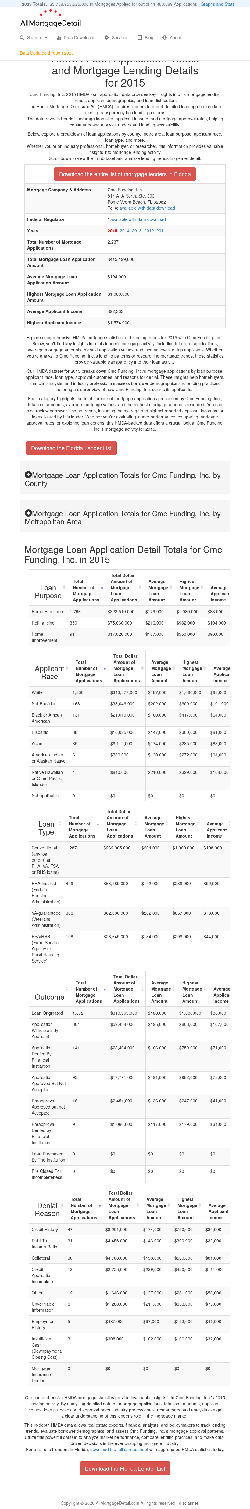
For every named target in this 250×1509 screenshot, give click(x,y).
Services (120, 37)
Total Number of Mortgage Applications (86, 590)
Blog (149, 37)
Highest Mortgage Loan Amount (189, 590)
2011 (161, 230)
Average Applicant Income (221, 593)
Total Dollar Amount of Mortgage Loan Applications (124, 587)
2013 (137, 230)
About (175, 37)
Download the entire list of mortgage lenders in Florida (125, 174)
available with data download (147, 208)
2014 (125, 230)
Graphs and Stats (217, 4)
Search (34, 37)
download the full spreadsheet (119, 1449)
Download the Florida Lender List (71, 448)
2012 (149, 230)
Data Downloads (79, 37)
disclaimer (188, 1503)
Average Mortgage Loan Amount (158, 590)
